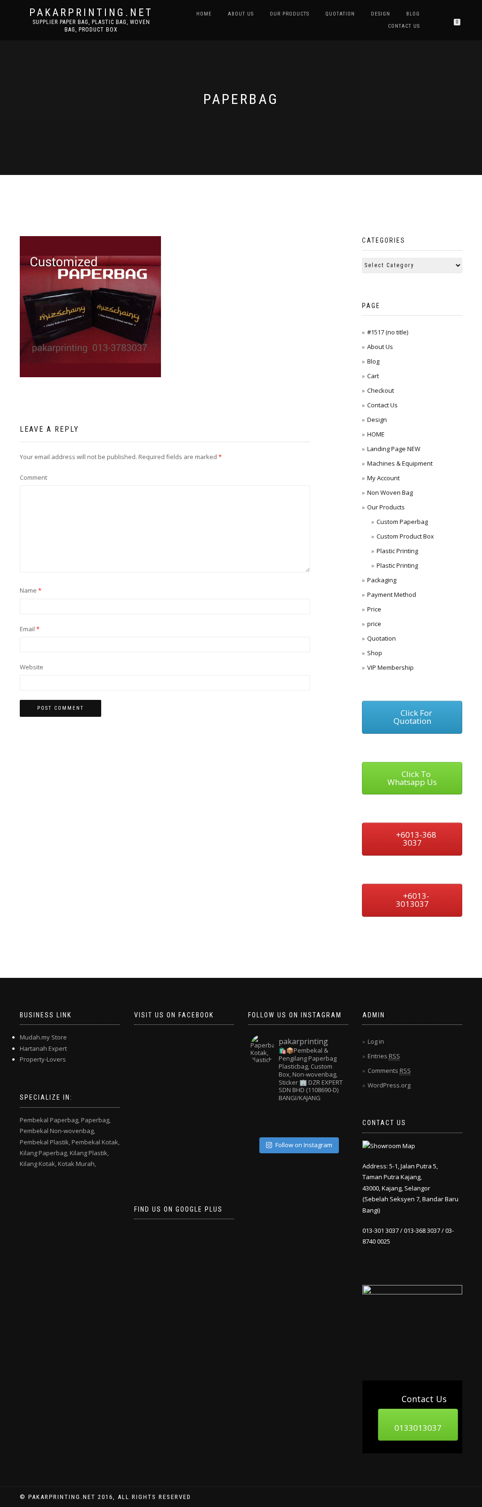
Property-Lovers (43, 1059)
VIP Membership (390, 667)
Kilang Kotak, (38, 1163)
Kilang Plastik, (89, 1153)
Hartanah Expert (43, 1048)
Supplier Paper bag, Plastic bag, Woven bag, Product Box (91, 26)
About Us (241, 14)
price (374, 623)
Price (374, 609)
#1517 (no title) (387, 332)
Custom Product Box (405, 536)
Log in (376, 1041)
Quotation (381, 638)
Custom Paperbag (402, 521)
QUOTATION (340, 14)
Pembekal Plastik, (45, 1142)
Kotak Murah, (77, 1163)
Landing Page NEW (393, 448)
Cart (373, 376)
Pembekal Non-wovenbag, (57, 1130)
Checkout (380, 390)
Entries (384, 1056)
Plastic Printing (397, 551)
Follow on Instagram (303, 1145)
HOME (204, 14)
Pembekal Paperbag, (50, 1120)
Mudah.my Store (43, 1037)
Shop (374, 653)
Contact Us (404, 26)
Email (30, 629)
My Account (383, 478)
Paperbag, (96, 1120)
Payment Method (391, 594)
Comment (33, 477)
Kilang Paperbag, (44, 1153)
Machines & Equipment (400, 463)
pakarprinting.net (91, 12)
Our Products (289, 14)
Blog (413, 14)
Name (30, 590)
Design (380, 14)
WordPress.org (389, 1085)
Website (31, 667)
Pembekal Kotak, (96, 1142)
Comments (389, 1070)
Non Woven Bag (390, 492)
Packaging (381, 580)
